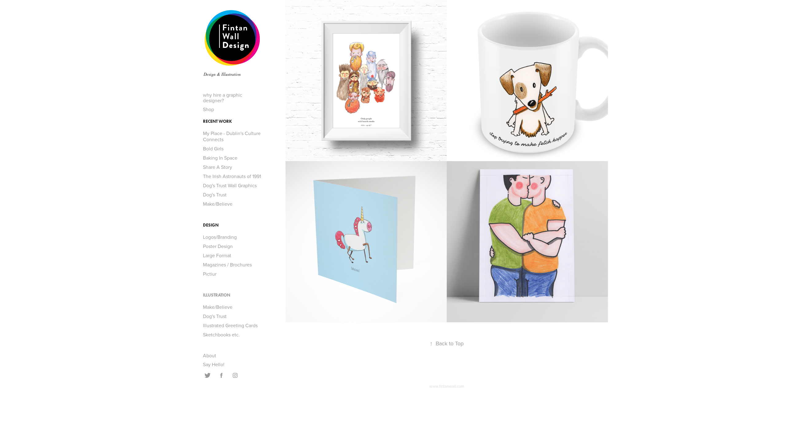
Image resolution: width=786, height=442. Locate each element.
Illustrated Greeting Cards (230, 325)
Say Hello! (213, 364)
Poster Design (218, 246)
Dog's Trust (215, 194)
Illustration (216, 295)
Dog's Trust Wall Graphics (230, 185)
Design (211, 225)
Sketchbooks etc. (221, 334)
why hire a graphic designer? (222, 97)
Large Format (217, 255)
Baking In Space (220, 157)
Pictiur (209, 273)
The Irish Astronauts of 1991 (232, 176)
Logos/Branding (220, 237)
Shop (208, 109)
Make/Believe (217, 203)
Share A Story (217, 167)
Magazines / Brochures (227, 264)
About (209, 355)
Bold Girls (213, 148)
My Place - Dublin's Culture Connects (232, 136)
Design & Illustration (222, 74)
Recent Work (217, 121)
